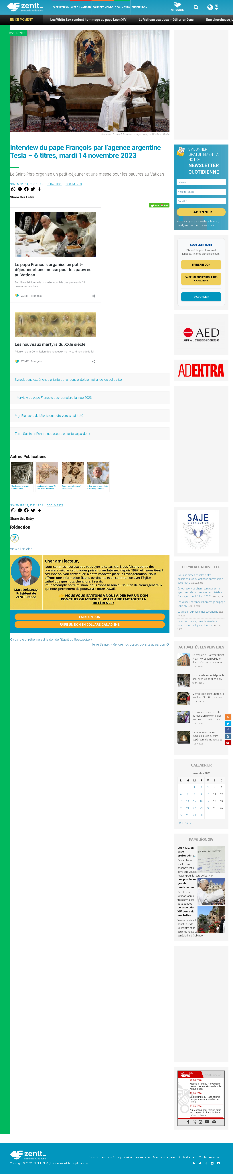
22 (194, 808)
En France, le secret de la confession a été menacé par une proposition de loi (207, 716)
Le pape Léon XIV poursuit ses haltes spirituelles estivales (186, 915)
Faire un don (139, 7)
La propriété (124, 1157)
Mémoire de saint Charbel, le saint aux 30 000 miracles (208, 695)
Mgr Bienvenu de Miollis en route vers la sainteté (49, 416)
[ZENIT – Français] (29, 7)
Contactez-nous (209, 1157)
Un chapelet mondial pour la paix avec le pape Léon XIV (208, 677)
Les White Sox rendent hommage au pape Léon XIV (47, 19)
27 (180, 815)
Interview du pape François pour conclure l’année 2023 (53, 397)
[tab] (189, 1074)
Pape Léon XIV (60, 7)
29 (194, 815)
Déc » (188, 823)
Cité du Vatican (81, 7)
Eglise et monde (103, 7)
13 (180, 801)
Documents (122, 7)
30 (201, 815)
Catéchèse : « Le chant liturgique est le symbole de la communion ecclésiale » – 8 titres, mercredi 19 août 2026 (200, 592)
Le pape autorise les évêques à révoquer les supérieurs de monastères (207, 736)
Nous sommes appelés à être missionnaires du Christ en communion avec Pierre (200, 579)
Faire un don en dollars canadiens (90, 624)
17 (207, 801)
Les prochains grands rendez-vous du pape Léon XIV (186, 887)
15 (194, 801)
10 (207, 794)
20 (180, 808)
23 (201, 808)
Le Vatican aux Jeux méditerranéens (125, 19)
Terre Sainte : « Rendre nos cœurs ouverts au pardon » (52, 434)
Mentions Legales (164, 1157)
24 (207, 808)
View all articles (21, 549)
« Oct (180, 823)
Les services (143, 1157)
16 (201, 801)
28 (187, 815)
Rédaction (54, 184)
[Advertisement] (201, 85)
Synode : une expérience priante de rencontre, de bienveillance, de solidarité (69, 379)
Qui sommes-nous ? (101, 1157)
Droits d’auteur (187, 1157)
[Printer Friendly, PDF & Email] (159, 205)
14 (187, 801)
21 (187, 808)
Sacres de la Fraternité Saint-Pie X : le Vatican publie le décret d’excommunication (208, 659)
